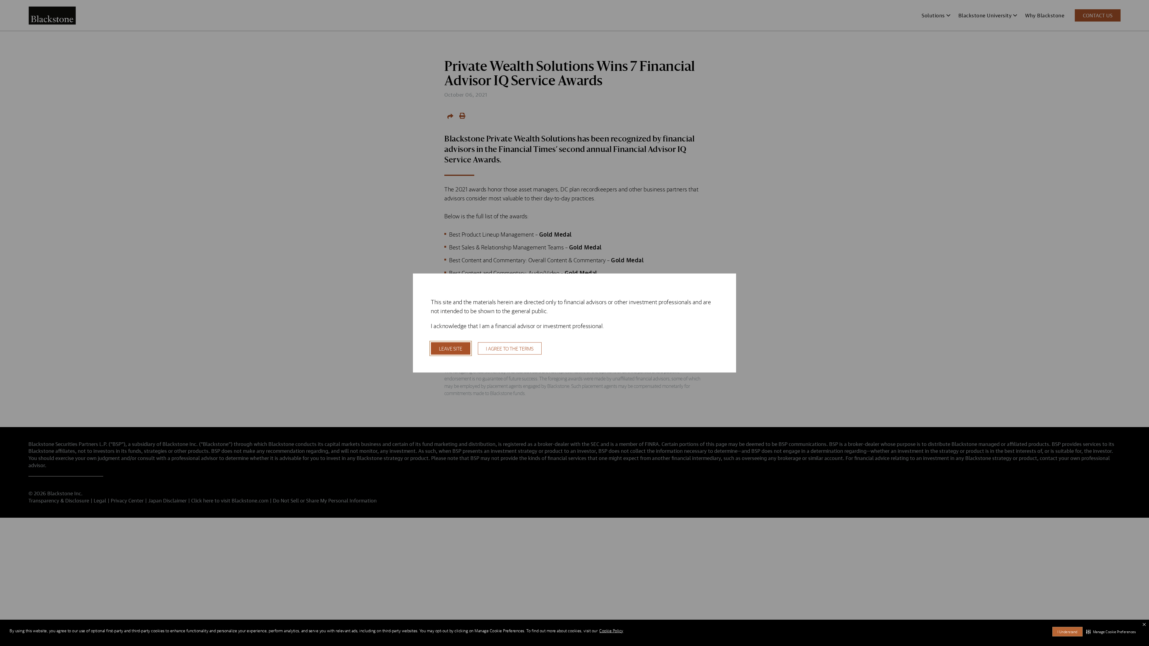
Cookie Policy (611, 630)
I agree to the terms (510, 348)
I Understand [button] (1067, 632)
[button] (1111, 631)
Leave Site (450, 348)
